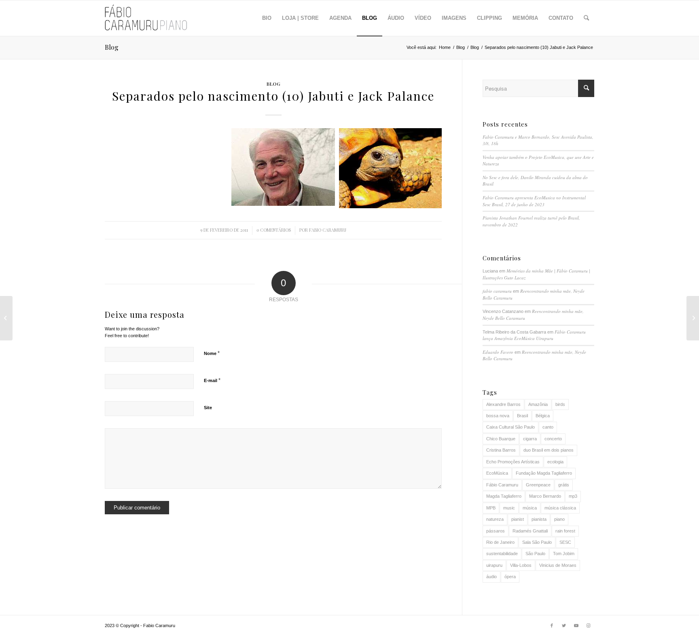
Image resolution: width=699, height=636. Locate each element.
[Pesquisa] (586, 18)
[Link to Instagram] (588, 625)
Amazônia (538, 404)
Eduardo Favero (498, 352)
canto (547, 427)
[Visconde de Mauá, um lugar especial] (6, 318)
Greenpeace (538, 484)
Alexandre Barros (503, 404)
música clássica (560, 507)
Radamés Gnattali (530, 530)
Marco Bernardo (545, 496)
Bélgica (543, 415)
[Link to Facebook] (552, 625)
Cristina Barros (501, 450)
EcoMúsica (497, 473)
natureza (495, 519)
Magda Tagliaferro (503, 496)
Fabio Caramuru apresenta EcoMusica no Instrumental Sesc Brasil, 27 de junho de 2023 (534, 200)
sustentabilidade (502, 553)
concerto (553, 438)
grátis (563, 484)
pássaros (495, 530)
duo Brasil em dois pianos (548, 450)
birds (560, 404)
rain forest (565, 530)
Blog (112, 47)
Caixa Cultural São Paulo (510, 427)
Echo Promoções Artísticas (513, 461)
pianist (517, 519)
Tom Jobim (563, 553)
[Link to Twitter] (564, 625)
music (509, 507)
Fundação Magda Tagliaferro (544, 473)
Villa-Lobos (521, 565)
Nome (212, 353)
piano (559, 519)
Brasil (522, 415)
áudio (491, 576)
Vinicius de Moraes (557, 565)
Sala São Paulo (537, 542)
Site (208, 407)
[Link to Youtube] (576, 625)
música (530, 507)
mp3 (573, 496)
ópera (510, 576)
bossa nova (497, 415)
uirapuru (494, 565)
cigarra (530, 438)
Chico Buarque (500, 438)
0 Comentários (273, 230)
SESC (565, 542)
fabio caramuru (327, 230)
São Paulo (535, 553)
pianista (539, 519)
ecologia (555, 461)
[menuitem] (267, 18)
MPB (491, 507)
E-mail (212, 380)
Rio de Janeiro (500, 542)
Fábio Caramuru (502, 484)
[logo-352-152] (146, 18)
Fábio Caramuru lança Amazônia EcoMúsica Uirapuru (534, 335)
